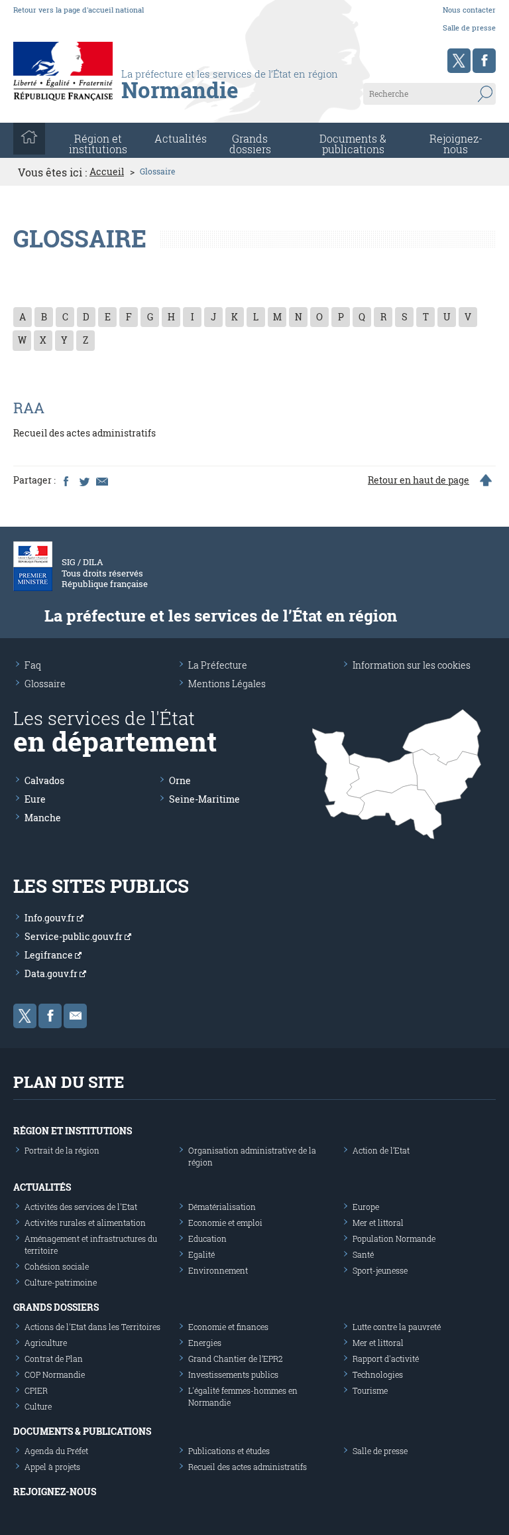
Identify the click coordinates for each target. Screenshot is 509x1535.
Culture (38, 1406)
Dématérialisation (222, 1206)
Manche (43, 817)
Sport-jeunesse (380, 1270)
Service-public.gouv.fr (75, 936)
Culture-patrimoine (61, 1282)
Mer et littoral (378, 1222)
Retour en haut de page (418, 480)
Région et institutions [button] (98, 143)
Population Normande (394, 1238)
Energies (204, 1342)
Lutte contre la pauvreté (397, 1326)
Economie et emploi (225, 1222)
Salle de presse (469, 28)
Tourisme (370, 1390)
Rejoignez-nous (455, 143)
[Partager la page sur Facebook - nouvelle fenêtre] (66, 480)
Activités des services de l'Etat (81, 1206)
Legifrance (50, 955)
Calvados (44, 780)
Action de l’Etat (381, 1150)
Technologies (378, 1374)
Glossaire (45, 683)
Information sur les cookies (412, 665)
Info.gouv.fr (51, 917)
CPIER (36, 1390)
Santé (363, 1254)
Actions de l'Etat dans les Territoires (92, 1326)
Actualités (180, 138)
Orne (180, 780)
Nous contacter (469, 10)
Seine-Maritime (204, 799)
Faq (33, 665)
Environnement (218, 1270)
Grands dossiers (250, 143)
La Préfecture (217, 665)
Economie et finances (228, 1326)
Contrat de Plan (54, 1358)
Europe (366, 1206)
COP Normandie (55, 1374)
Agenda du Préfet (56, 1450)
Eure (35, 799)
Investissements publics (233, 1374)
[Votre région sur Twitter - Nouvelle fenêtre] (459, 60)
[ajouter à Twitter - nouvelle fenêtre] (83, 480)
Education (207, 1238)
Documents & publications (352, 143)
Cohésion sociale (57, 1266)
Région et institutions (72, 1130)
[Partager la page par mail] (101, 480)
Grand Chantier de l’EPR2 (235, 1358)
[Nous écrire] (75, 1016)
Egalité (201, 1254)
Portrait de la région (62, 1150)
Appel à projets (52, 1466)
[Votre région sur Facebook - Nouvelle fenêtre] (484, 60)
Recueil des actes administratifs (247, 1466)
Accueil (106, 172)
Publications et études (229, 1450)
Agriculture (46, 1342)
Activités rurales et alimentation (85, 1222)
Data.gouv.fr (52, 973)
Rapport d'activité (386, 1358)
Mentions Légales (227, 683)
